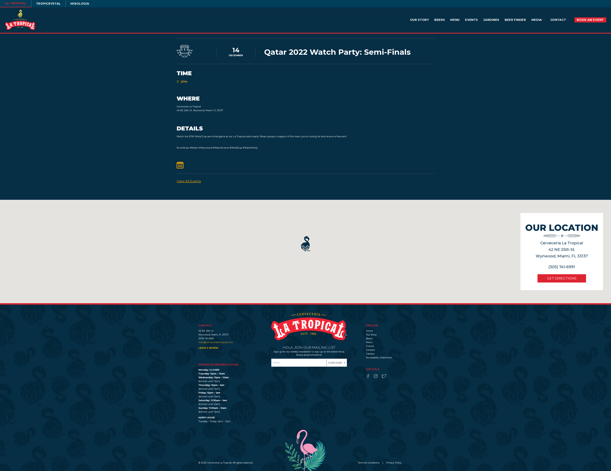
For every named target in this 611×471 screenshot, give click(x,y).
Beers (439, 20)
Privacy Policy (394, 462)
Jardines (491, 20)
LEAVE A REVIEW (208, 347)
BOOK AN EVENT (590, 20)
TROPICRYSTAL (48, 3)
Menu (455, 20)
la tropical (15, 3)
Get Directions (561, 278)
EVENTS (471, 20)
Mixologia (79, 3)
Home (369, 330)
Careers (370, 353)
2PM (184, 82)
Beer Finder (515, 20)
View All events (189, 181)
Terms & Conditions (369, 462)
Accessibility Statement (379, 357)
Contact (558, 20)
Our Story (419, 20)
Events (370, 346)
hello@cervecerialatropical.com (215, 342)
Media (537, 20)
